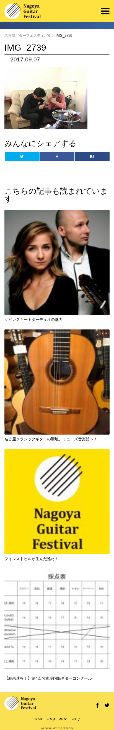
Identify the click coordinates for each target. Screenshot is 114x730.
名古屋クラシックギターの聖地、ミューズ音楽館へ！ (50, 439)
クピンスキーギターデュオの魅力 (33, 319)
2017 (76, 718)
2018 (63, 718)
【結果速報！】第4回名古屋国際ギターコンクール (48, 678)
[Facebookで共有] (57, 156)
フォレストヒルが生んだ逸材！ (31, 559)
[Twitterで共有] (22, 156)
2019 (50, 718)
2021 (38, 718)
